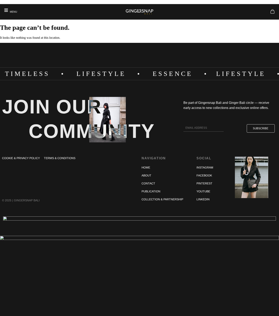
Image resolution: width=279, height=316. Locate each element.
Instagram (204, 167)
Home (146, 167)
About (146, 175)
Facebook (204, 175)
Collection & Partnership (162, 199)
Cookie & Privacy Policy (21, 158)
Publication (151, 191)
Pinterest (204, 183)
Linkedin (203, 199)
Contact (148, 183)
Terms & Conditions (59, 158)
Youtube (203, 191)
